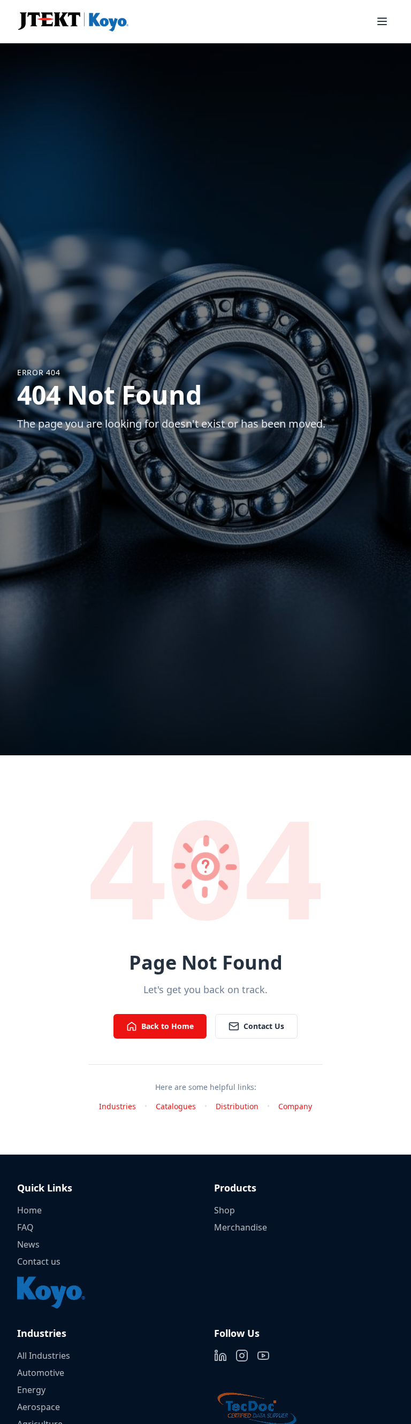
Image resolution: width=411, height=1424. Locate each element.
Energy (31, 1390)
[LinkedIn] (220, 1355)
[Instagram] (241, 1355)
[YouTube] (263, 1355)
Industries (117, 1106)
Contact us (38, 1261)
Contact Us (263, 1026)
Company (295, 1106)
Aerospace (38, 1407)
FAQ (25, 1227)
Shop (224, 1210)
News (28, 1244)
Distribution (237, 1106)
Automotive (40, 1373)
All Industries (43, 1355)
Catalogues (176, 1106)
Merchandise (240, 1227)
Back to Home (167, 1026)
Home (29, 1210)
